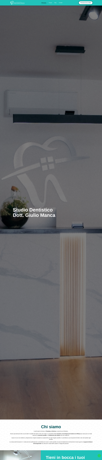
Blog (55, 2)
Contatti (60, 2)
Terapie (50, 2)
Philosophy (43, 2)
